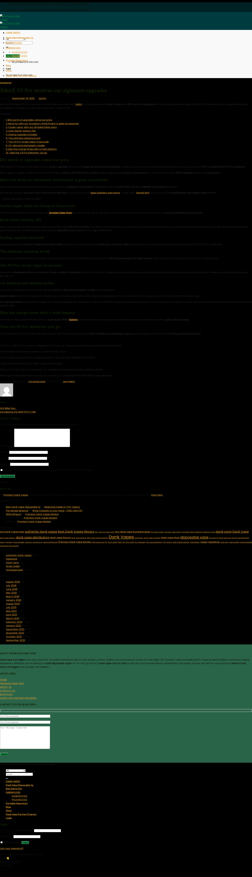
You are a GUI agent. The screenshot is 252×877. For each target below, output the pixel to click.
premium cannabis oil (33, 542)
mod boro (9, 542)
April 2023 (11, 614)
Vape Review (195, 542)
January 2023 (13, 625)
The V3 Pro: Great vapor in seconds (27, 142)
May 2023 (11, 611)
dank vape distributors (32, 537)
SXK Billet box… (8, 408)
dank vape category (7, 538)
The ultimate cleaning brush (23, 138)
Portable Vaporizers (17, 60)
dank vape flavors (60, 537)
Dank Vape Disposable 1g (19, 37)
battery (73, 319)
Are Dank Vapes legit (12, 531)
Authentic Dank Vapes (19, 555)
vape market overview (180, 542)
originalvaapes (19, 542)
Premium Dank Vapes (15, 495)
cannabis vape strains (172, 532)
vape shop (224, 542)
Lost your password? (11, 848)
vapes (203, 542)
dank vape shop (170, 537)
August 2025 (13, 603)
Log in (25, 843)
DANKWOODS (19, 52)
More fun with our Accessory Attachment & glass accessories (42, 123)
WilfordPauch (13, 514)
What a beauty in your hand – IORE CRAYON (57, 510)
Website (4, 464)
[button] (126, 870)
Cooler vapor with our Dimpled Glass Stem (31, 127)
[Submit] (7, 778)
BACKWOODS (14, 42)
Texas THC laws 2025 (126, 542)
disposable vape (194, 537)
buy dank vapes (157, 532)
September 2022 (15, 640)
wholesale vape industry (9, 546)
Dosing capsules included (21, 134)
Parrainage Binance (17, 510)
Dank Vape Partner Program (21, 75)
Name (4, 452)
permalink (69, 381)
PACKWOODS (19, 56)
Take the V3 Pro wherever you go (26, 152)
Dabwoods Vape (209, 532)
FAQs (9, 70)
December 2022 (15, 629)
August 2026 (13, 582)
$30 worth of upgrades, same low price (29, 120)
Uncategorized (5, 83)
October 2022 (14, 636)
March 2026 (12, 596)
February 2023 (14, 622)
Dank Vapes (121, 537)
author (42, 98)
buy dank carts (108, 532)
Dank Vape (240, 532)
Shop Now (157, 495)
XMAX (78, 104)
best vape (98, 532)
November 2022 (15, 633)
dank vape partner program (97, 538)
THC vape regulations (154, 542)
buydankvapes (141, 531)
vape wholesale (246, 542)
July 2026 (11, 585)
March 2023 (12, 618)
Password (6, 836)
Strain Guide (13, 566)
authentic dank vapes (41, 532)
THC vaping (167, 542)
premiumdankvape (50, 542)
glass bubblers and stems (105, 192)
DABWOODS (13, 47)
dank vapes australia (152, 538)
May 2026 (11, 592)
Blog (8, 65)
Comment (7, 446)
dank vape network (78, 538)
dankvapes (139, 538)
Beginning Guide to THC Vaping (62, 507)
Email (4, 458)
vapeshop (214, 542)
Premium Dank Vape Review (74, 542)
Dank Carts (12, 562)
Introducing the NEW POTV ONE (18, 412)
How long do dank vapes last (220, 538)
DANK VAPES (13, 32)
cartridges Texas (188, 532)
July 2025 (11, 607)
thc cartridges (139, 542)
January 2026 (13, 600)
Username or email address (16, 830)
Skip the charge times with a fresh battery (31, 149)
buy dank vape (123, 531)
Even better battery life (21, 131)
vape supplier (234, 542)
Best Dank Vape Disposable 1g (23, 507)
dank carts (224, 532)
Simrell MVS (142, 192)
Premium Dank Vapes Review (42, 514)
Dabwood (198, 532)
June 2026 (12, 589)
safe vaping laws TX (99, 542)
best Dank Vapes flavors (76, 532)
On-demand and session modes (25, 145)
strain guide (112, 542)
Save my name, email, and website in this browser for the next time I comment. (49, 470)
